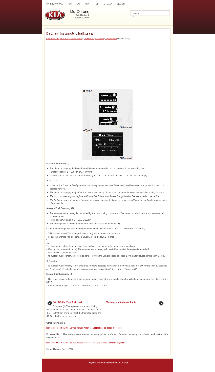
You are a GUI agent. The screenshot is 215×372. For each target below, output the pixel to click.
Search (121, 4)
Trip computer (111, 39)
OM (70, 4)
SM (78, 4)
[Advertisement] (107, 63)
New (87, 4)
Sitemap (108, 4)
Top (96, 4)
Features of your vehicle (94, 39)
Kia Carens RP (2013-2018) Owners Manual (64, 39)
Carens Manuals (54, 4)
